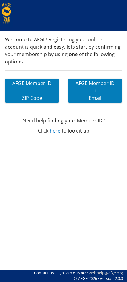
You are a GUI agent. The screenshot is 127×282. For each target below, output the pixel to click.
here (55, 130)
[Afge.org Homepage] (6, 13)
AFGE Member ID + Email (95, 90)
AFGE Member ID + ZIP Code (31, 90)
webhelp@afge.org (106, 273)
